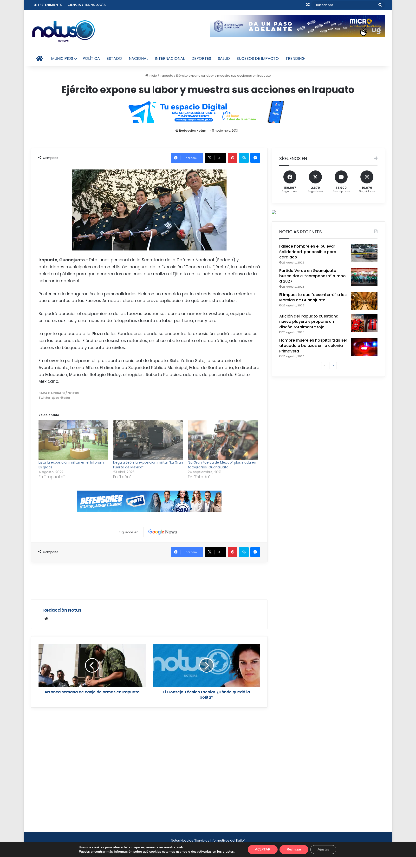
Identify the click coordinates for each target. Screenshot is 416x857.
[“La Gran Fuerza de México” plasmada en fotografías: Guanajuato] (223, 440)
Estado (114, 58)
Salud (224, 58)
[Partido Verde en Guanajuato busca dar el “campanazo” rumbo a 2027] (364, 277)
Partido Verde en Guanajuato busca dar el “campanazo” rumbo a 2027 (312, 276)
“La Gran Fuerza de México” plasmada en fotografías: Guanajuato (222, 465)
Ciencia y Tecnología (86, 4)
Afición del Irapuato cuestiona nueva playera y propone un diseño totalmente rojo (308, 321)
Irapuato (166, 75)
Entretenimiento (48, 4)
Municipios (62, 58)
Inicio (152, 75)
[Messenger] (255, 158)
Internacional (170, 58)
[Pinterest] (232, 158)
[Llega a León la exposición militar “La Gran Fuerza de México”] (148, 440)
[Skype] (244, 158)
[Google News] (162, 532)
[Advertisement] (149, 580)
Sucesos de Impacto (258, 58)
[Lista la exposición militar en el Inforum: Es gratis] (73, 440)
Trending (295, 58)
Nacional (138, 58)
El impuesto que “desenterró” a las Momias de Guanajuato (313, 297)
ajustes (228, 852)
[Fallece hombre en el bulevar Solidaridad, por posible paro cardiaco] (364, 253)
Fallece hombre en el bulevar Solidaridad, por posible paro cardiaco (307, 251)
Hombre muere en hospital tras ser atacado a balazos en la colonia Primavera (313, 345)
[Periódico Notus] (63, 31)
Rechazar (294, 849)
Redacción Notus (192, 130)
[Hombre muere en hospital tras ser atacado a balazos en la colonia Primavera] (364, 347)
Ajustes (323, 849)
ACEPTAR (262, 849)
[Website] (46, 618)
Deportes (201, 58)
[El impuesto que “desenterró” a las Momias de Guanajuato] (364, 301)
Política (91, 58)
